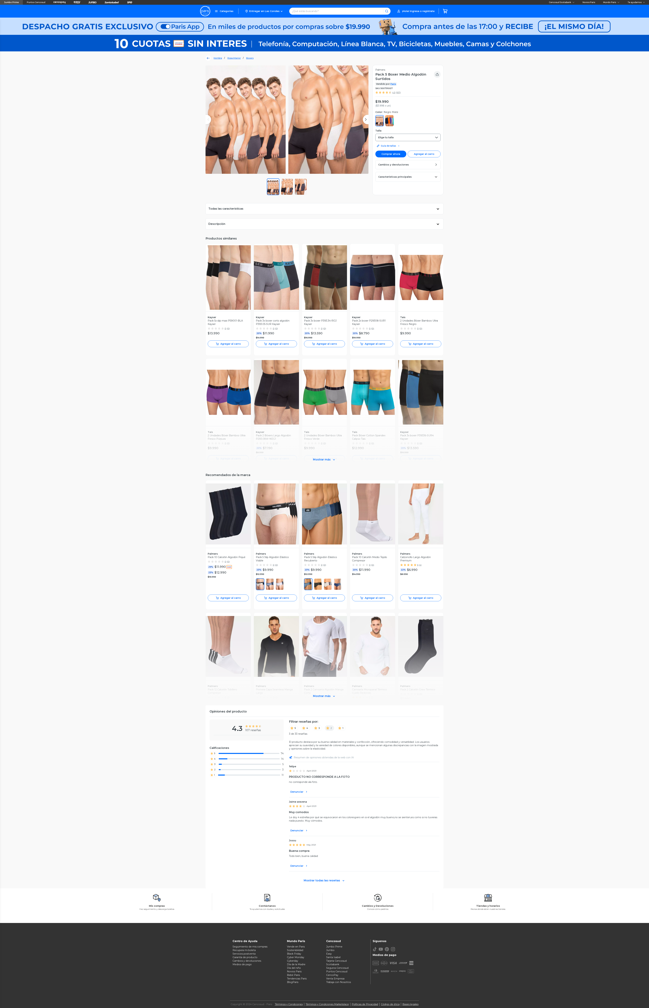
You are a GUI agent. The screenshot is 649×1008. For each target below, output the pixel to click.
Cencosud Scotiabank (560, 2)
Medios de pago (242, 964)
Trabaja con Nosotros (338, 982)
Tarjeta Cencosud (336, 960)
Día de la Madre (296, 964)
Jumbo (330, 950)
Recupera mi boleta (244, 950)
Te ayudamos (635, 2)
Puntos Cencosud (36, 2)
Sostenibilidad (295, 950)
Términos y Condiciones (289, 1004)
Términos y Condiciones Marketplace (327, 1004)
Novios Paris (589, 2)
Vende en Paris (296, 946)
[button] (264, 11)
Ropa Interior (234, 58)
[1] (260, 584)
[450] (270, 584)
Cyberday (292, 960)
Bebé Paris (293, 975)
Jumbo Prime (11, 2)
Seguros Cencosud (337, 967)
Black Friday (294, 953)
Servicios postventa (244, 953)
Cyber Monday (295, 957)
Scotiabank (332, 964)
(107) (398, 92)
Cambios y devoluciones (247, 960)
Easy (329, 953)
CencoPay (332, 975)
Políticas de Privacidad (365, 1004)
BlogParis (292, 982)
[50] (279, 584)
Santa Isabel (333, 957)
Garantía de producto (245, 957)
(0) (228, 328)
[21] (318, 584)
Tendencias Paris (297, 978)
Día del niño (294, 967)
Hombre (218, 58)
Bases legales (410, 1004)
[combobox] (408, 137)
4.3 (393, 92)
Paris (393, 84)
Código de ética (390, 1004)
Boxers (250, 58)
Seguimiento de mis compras (250, 946)
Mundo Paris (609, 2)
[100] (328, 584)
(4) (420, 565)
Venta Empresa (335, 978)
